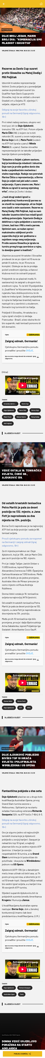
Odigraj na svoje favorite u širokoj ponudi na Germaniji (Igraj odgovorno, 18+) (21, 113)
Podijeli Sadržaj (21, 1054)
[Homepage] (41, 3)
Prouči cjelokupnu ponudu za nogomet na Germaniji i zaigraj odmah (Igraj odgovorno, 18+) (22, 542)
